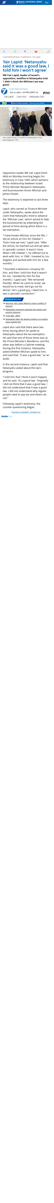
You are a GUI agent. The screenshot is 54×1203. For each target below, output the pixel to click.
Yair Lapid (8, 97)
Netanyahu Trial (36, 97)
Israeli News (26, 57)
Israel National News (11, 57)
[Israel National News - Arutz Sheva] (29, 2)
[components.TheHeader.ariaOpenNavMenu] (9, 2)
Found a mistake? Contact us (26, 412)
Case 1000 (21, 97)
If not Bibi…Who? (13, 315)
